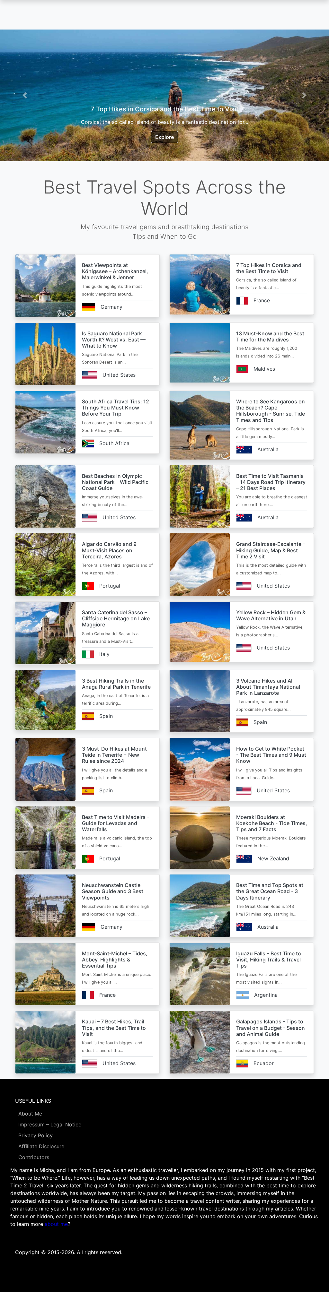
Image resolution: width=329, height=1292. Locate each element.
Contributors (33, 1157)
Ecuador (263, 1063)
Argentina (266, 995)
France (261, 300)
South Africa (114, 443)
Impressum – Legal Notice (49, 1124)
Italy (104, 654)
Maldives (264, 369)
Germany (111, 307)
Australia (268, 449)
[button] (24, 95)
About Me (30, 1113)
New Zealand (273, 858)
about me (56, 1224)
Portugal (109, 585)
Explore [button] (164, 137)
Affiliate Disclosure (41, 1146)
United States (119, 375)
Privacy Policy (35, 1135)
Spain (106, 716)
